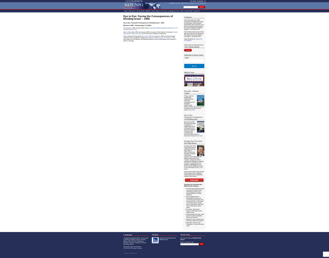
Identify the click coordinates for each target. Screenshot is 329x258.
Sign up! (194, 66)
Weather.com (164, 239)
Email (187, 57)
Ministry (148, 11)
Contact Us (197, 11)
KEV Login (193, 1)
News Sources (156, 11)
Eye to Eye (164, 11)
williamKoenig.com (137, 1)
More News (132, 11)
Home (125, 11)
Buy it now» (191, 110)
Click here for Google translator (132, 248)
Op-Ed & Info (140, 11)
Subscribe (200, 1)
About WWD (188, 11)
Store (182, 11)
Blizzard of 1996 (147, 36)
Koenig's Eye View (174, 11)
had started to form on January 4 (162, 37)
